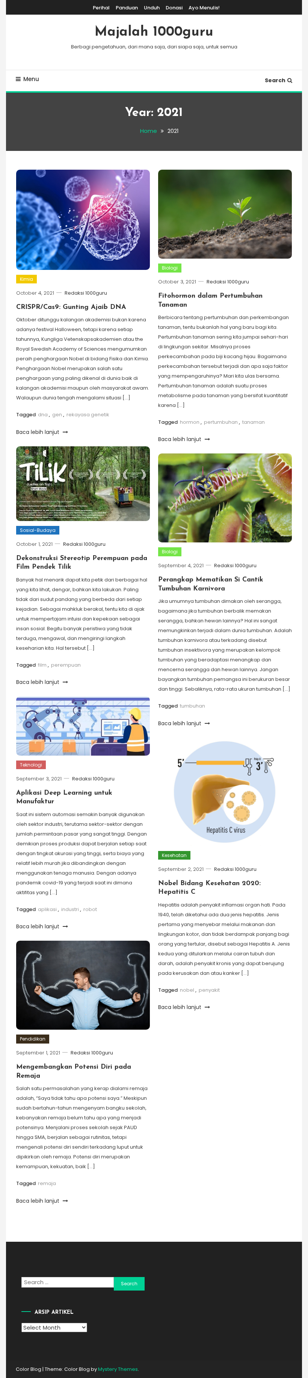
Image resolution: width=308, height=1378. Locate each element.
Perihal (101, 7)
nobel (187, 990)
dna (43, 414)
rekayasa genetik (87, 414)
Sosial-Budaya (38, 530)
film (42, 665)
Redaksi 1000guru (86, 293)
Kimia (26, 279)
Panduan (127, 7)
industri (70, 909)
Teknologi (31, 765)
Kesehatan (174, 855)
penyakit (209, 990)
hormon (189, 422)
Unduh (152, 7)
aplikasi (47, 909)
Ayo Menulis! (204, 7)
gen (57, 414)
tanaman (253, 422)
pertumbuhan (221, 422)
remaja (47, 1183)
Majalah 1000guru (154, 32)
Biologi (170, 268)
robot (90, 909)
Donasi (174, 7)
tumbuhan (192, 705)
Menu (31, 79)
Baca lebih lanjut (38, 432)
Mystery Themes (118, 1369)
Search (275, 80)
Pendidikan (32, 1039)
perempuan (66, 665)
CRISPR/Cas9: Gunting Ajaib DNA (71, 307)
